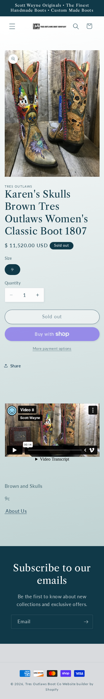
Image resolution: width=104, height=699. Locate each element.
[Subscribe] (86, 622)
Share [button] (15, 365)
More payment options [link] (52, 348)
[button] (12, 26)
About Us (16, 511)
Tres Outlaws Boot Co (43, 684)
